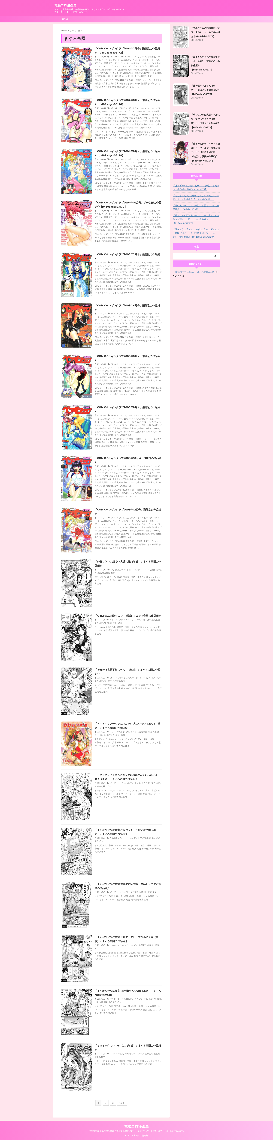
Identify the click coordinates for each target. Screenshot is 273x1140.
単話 (99, 573)
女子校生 (145, 69)
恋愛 (136, 73)
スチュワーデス (141, 999)
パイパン (143, 269)
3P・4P (114, 56)
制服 (96, 1002)
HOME (65, 19)
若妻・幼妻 (117, 623)
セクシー (147, 60)
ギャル (120, 60)
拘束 (141, 73)
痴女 (105, 76)
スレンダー (137, 60)
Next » (122, 1102)
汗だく (153, 73)
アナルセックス (124, 678)
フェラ (111, 66)
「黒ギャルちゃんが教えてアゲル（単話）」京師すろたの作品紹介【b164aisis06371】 (196, 197)
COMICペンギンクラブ (128, 56)
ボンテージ (119, 66)
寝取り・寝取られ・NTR (148, 275)
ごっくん (143, 56)
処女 (130, 69)
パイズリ (154, 63)
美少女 (122, 76)
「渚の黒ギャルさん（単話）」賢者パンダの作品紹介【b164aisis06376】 (205, 89)
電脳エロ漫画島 (65, 5)
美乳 (116, 76)
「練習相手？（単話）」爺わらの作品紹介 (194, 272)
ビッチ (104, 66)
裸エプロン (108, 786)
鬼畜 (150, 76)
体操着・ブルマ (111, 69)
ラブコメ (137, 66)
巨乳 (121, 73)
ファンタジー (130, 1053)
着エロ (111, 76)
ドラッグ (112, 63)
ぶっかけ (151, 56)
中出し (158, 66)
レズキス (140, 1053)
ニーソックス (123, 63)
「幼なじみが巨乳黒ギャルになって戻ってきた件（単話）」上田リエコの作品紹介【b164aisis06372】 (196, 219)
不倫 (152, 66)
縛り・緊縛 (120, 735)
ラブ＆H (145, 66)
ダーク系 (155, 60)
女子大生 (136, 69)
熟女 (159, 73)
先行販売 (123, 69)
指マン (147, 73)
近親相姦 (129, 76)
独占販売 (98, 76)
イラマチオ (140, 262)
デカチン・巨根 (101, 63)
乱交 (153, 569)
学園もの (153, 69)
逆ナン (137, 76)
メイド (144, 783)
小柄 (116, 73)
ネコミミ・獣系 (116, 1053)
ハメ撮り (133, 63)
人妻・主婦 (99, 69)
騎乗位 (144, 76)
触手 (103, 1057)
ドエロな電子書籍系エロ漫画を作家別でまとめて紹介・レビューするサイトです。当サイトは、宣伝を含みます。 (136, 1131)
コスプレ (128, 60)
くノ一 (113, 732)
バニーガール (144, 63)
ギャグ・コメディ (108, 60)
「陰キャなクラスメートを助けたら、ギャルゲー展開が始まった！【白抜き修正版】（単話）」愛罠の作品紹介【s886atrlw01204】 (205, 152)
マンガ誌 (129, 66)
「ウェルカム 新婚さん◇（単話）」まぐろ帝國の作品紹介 (128, 615)
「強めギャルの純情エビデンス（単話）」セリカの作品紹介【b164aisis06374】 (205, 32)
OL (112, 569)
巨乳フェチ (129, 73)
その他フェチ (120, 569)
